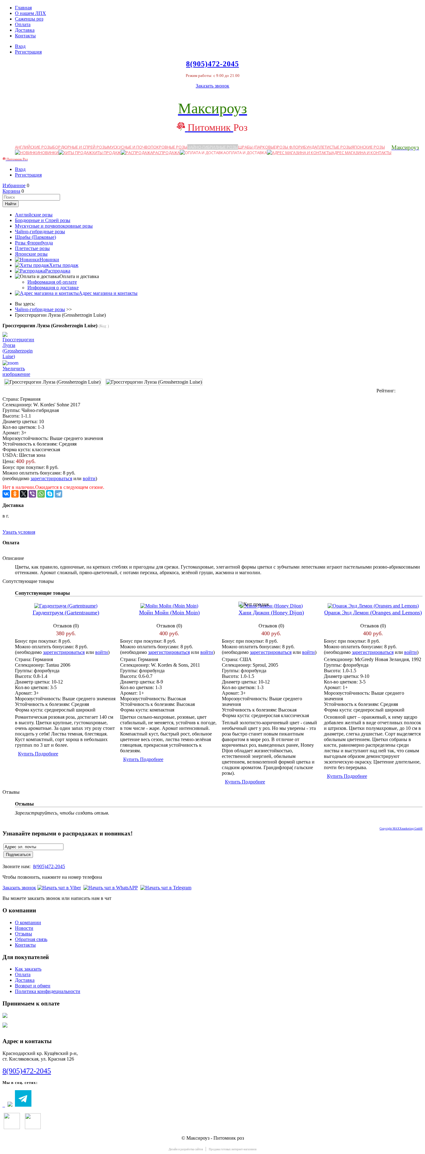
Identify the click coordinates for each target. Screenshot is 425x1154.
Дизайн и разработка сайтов (186, 1149)
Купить (26, 753)
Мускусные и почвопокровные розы (147, 147)
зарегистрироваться (51, 478)
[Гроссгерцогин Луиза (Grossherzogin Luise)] (52, 382)
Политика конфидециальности (47, 991)
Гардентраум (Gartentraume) (66, 612)
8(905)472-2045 (49, 866)
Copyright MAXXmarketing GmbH (401, 828)
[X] (23, 494)
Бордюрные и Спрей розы (80, 147)
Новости (24, 928)
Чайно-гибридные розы (212, 147)
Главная (23, 7)
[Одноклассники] (15, 494)
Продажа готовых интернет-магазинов (232, 1149)
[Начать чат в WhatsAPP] (110, 887)
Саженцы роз (29, 18)
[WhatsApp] (41, 494)
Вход (20, 46)
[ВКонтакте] (6, 494)
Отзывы (23, 933)
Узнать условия (18, 532)
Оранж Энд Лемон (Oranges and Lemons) (373, 612)
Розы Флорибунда (297, 147)
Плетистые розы (334, 147)
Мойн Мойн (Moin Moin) (169, 612)
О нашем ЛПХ (30, 13)
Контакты (25, 35)
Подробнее (46, 753)
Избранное (14, 185)
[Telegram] (58, 494)
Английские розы (34, 147)
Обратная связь (31, 939)
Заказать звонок (212, 85)
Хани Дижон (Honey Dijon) (271, 612)
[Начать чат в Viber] (59, 887)
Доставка (25, 30)
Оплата (22, 24)
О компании (28, 922)
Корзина (11, 191)
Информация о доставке (53, 287)
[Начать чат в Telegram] (165, 887)
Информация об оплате (52, 282)
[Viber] (32, 494)
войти (89, 478)
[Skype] (50, 494)
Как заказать (28, 969)
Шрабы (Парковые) (257, 147)
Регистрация (28, 51)
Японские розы (368, 147)
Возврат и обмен (32, 985)
